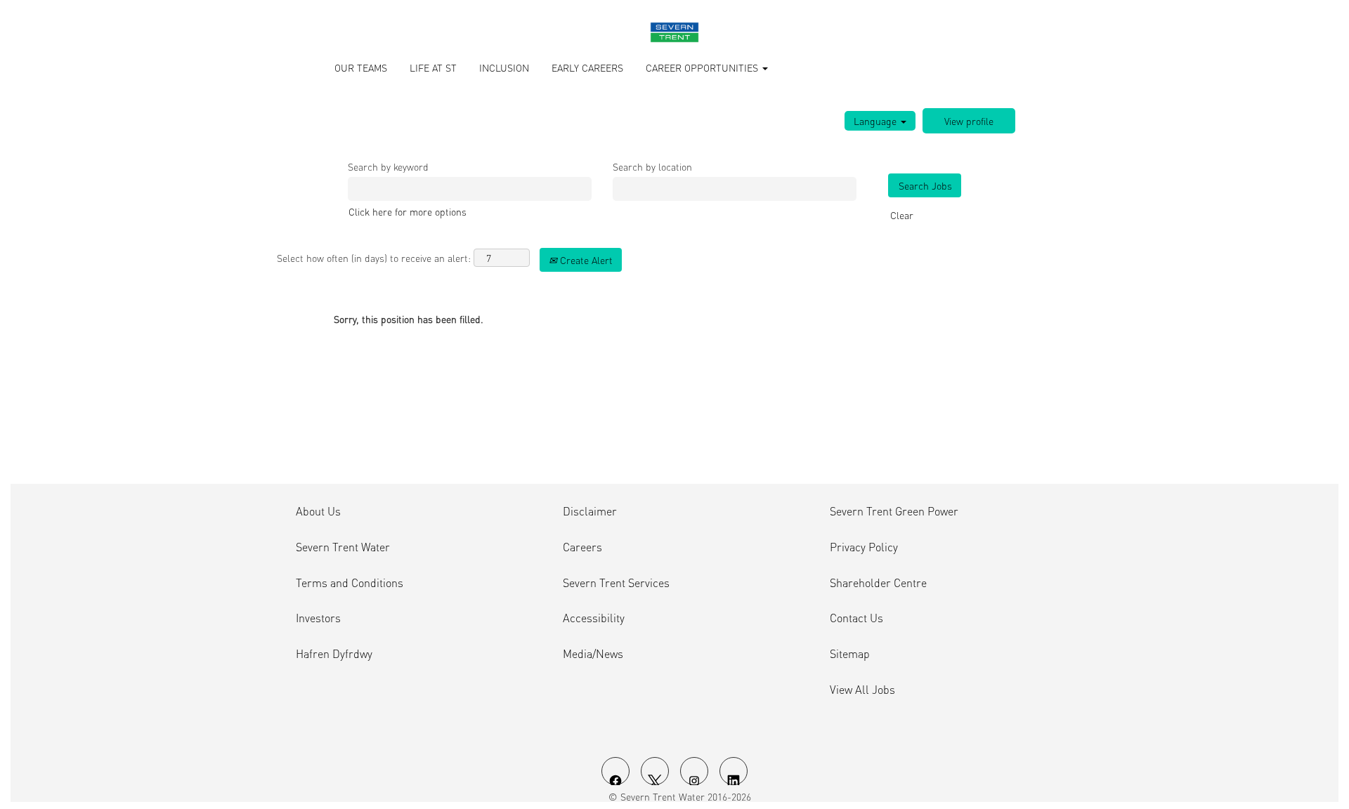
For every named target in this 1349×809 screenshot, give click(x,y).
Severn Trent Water (343, 547)
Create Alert (585, 260)
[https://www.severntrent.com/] (674, 32)
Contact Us (856, 618)
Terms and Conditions (349, 583)
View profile (968, 120)
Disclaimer (590, 511)
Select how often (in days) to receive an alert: (374, 257)
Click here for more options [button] (407, 211)
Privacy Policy (864, 547)
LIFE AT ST (433, 67)
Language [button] (876, 120)
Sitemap (850, 653)
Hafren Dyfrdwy (334, 653)
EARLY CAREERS (587, 67)
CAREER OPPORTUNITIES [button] (703, 67)
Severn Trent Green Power (894, 511)
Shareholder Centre (878, 583)
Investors (318, 618)
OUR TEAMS (360, 67)
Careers (582, 547)
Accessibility (594, 618)
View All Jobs (862, 689)
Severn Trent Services (616, 583)
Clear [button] (901, 215)
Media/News (593, 653)
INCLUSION (504, 67)
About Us (318, 511)
